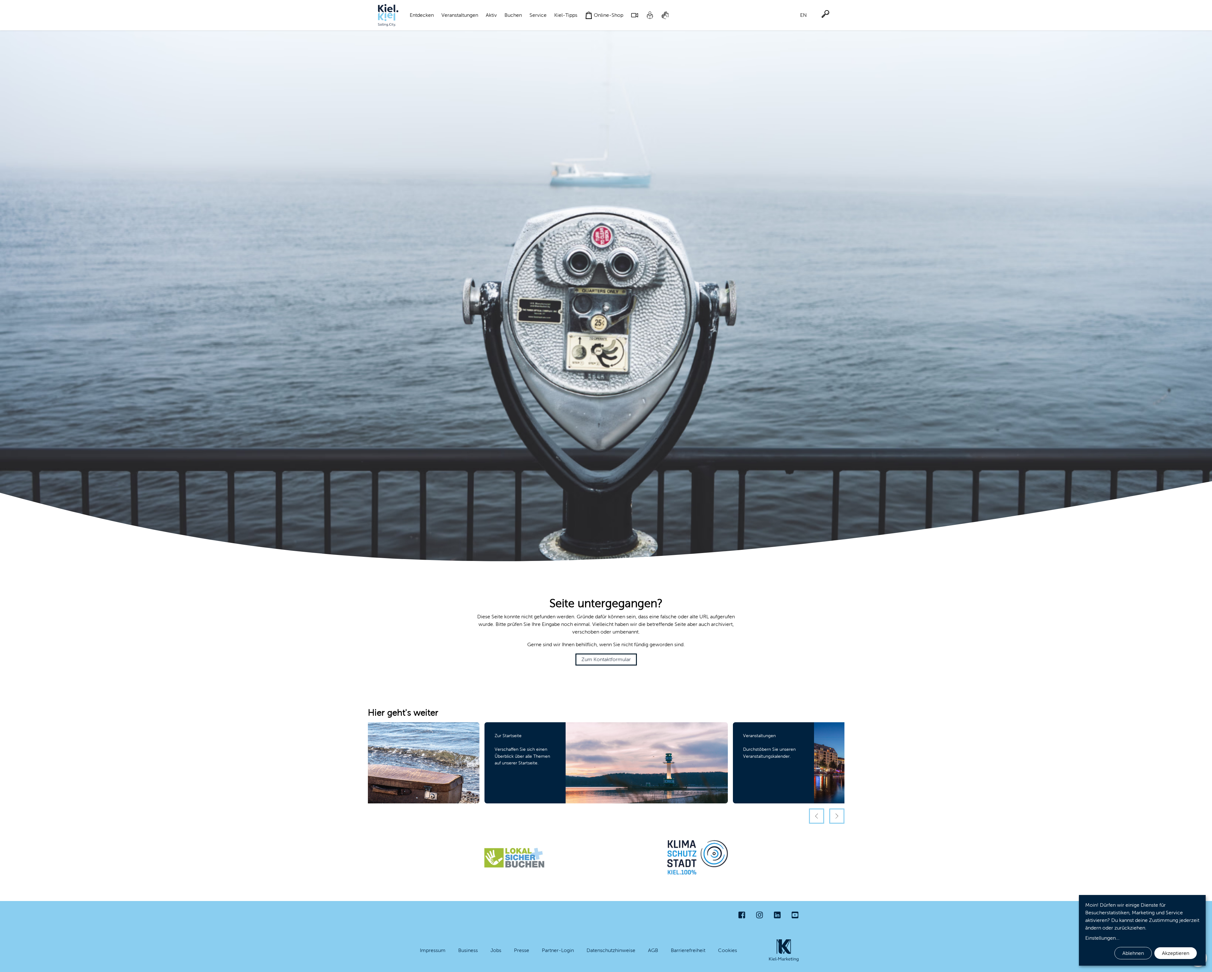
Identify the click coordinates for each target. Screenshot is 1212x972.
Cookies (727, 950)
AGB (653, 950)
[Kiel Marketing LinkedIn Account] (777, 915)
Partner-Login (558, 950)
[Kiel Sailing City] (388, 15)
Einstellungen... (1102, 938)
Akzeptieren (1175, 953)
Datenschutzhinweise (611, 950)
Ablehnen (1133, 953)
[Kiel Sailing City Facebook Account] (742, 915)
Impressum (433, 950)
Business (468, 950)
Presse (521, 950)
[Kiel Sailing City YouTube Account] (795, 915)
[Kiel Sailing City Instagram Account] (759, 915)
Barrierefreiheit (688, 950)
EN (803, 15)
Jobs (496, 950)
